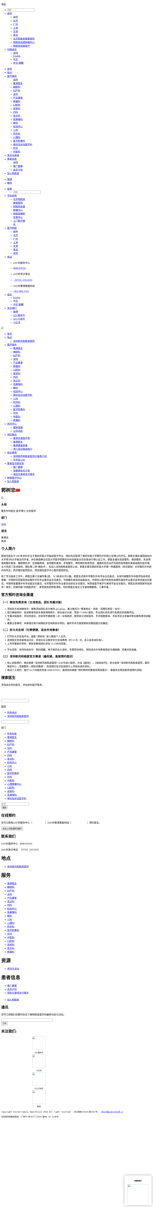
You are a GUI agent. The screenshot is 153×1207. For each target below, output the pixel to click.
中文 (15, 59)
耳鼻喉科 (18, 119)
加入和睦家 (13, 173)
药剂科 (16, 134)
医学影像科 (19, 141)
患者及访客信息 (15, 463)
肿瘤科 (16, 101)
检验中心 (18, 126)
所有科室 (12, 734)
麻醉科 (16, 87)
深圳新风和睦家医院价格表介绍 (30, 456)
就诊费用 (12, 452)
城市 (9, 13)
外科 (15, 148)
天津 (15, 31)
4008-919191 (19, 268)
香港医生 (18, 83)
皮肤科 (16, 108)
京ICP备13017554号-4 (112, 1112)
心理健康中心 (14, 784)
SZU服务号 (19, 315)
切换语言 (12, 49)
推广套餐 (18, 166)
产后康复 (18, 98)
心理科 (16, 137)
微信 (9, 183)
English (16, 56)
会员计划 (18, 170)
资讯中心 (12, 424)
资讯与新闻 (13, 155)
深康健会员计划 (21, 470)
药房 (9, 769)
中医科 (16, 152)
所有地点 (12, 712)
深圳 (15, 253)
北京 (15, 20)
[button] (79, 189)
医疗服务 (12, 76)
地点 (9, 72)
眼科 (15, 123)
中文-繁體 (18, 63)
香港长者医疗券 (21, 438)
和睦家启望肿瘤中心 (24, 42)
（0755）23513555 (22, 280)
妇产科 (16, 90)
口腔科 (16, 105)
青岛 (15, 35)
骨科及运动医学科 (22, 144)
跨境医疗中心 (14, 478)
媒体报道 (18, 427)
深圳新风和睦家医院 (24, 341)
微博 (9, 179)
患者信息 (12, 159)
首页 (9, 69)
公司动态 (18, 431)
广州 (15, 24)
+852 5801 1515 (21, 291)
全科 (15, 94)
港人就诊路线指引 (22, 449)
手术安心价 (19, 460)
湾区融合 (12, 434)
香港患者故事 (20, 445)
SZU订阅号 (19, 319)
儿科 (15, 130)
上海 (15, 28)
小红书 (16, 322)
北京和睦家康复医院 (24, 38)
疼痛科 (16, 420)
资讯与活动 (13, 968)
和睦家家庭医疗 (21, 46)
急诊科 (16, 116)
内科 (15, 112)
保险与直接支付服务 (24, 474)
